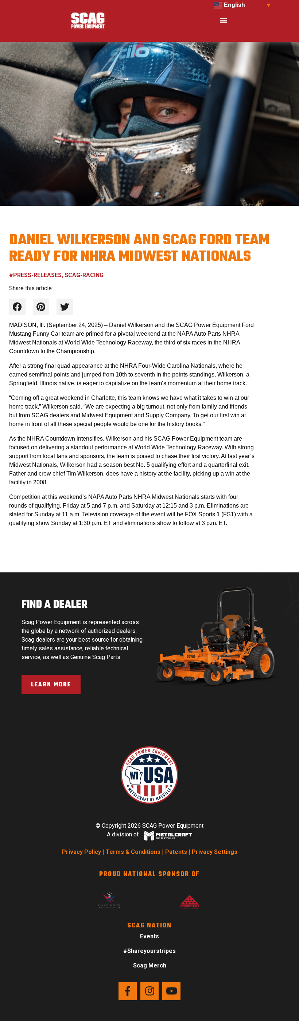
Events (149, 936)
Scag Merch (149, 965)
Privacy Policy (81, 851)
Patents (176, 851)
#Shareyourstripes (149, 950)
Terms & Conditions (133, 851)
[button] (223, 21)
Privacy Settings (214, 851)
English (233, 5)
